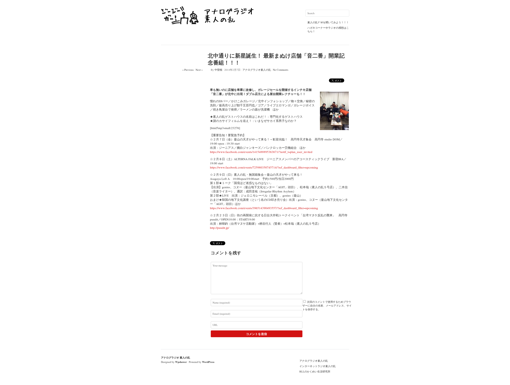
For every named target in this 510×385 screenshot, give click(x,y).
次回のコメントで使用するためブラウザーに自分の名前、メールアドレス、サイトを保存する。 (327, 305)
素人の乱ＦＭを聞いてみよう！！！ (328, 22)
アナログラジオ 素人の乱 (175, 357)
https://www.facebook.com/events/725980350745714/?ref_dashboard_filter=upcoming (264, 167)
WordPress (208, 362)
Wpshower (181, 362)
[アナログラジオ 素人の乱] (209, 22)
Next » (199, 70)
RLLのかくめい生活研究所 (314, 371)
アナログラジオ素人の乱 (256, 70)
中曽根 (218, 70)
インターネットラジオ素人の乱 (317, 366)
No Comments (280, 70)
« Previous (188, 70)
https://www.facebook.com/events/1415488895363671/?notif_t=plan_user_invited (261, 152)
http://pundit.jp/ (219, 228)
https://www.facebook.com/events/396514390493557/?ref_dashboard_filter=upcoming (264, 208)
